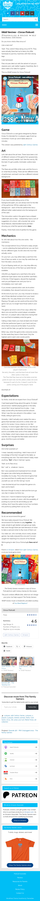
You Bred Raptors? (20, 603)
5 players (10, 717)
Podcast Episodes (20, 874)
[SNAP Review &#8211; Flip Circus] (9, 661)
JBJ (12, 720)
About (20, 885)
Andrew (16, 717)
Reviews (20, 877)
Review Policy (20, 889)
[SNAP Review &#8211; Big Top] (26, 661)
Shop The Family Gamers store (20, 865)
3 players (28, 715)
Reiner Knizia (29, 720)
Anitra (28, 717)
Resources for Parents (20, 881)
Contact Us (20, 893)
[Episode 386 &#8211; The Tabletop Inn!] (9, 677)
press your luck (19, 720)
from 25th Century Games (28, 550)
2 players (7, 715)
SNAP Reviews (17, 37)
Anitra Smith (24, 35)
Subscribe (32, 707)
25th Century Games (30, 145)
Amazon (25, 635)
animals (22, 717)
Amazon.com (29, 812)
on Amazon (10, 550)
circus (8, 720)
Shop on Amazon (20, 820)
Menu (4, 25)
